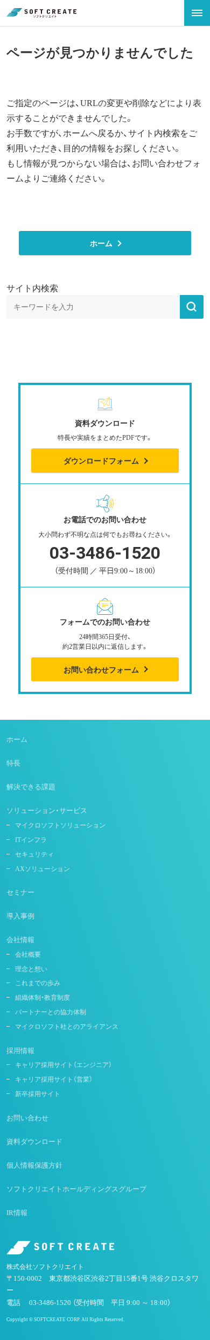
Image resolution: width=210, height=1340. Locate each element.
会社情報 (20, 939)
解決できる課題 (30, 786)
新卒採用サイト (37, 1093)
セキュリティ (34, 854)
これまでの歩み (37, 982)
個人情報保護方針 (34, 1165)
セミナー (20, 892)
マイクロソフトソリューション (60, 825)
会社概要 (28, 954)
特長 (13, 762)
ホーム (16, 739)
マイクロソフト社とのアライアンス (66, 1026)
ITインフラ (31, 839)
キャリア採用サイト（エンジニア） (63, 1064)
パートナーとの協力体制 (50, 1011)
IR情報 (16, 1212)
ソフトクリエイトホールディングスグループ (76, 1188)
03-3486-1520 (105, 561)
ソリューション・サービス (46, 810)
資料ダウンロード (34, 1141)
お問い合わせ (27, 1117)
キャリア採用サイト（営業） (54, 1079)
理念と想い (31, 968)
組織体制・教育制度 (42, 997)
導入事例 (20, 915)
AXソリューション (42, 868)
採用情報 (20, 1050)
